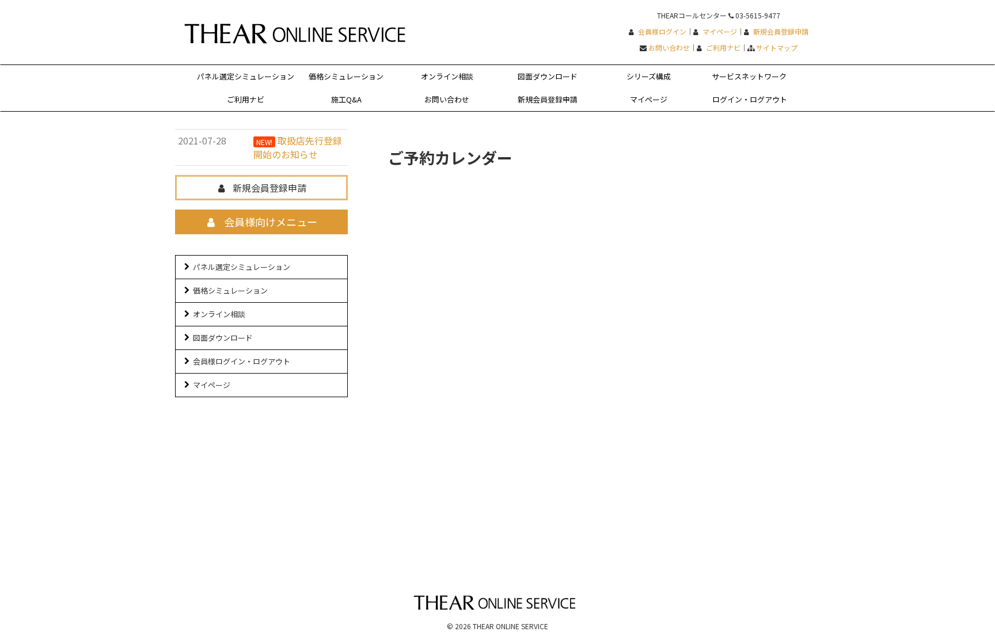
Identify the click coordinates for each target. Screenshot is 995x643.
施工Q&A (346, 99)
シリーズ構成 (648, 76)
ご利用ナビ (723, 47)
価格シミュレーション (346, 76)
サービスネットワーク (749, 76)
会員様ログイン (662, 31)
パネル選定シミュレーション (245, 76)
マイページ (719, 31)
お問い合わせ (669, 47)
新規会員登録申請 (780, 31)
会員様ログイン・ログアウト (241, 361)
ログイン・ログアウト (749, 99)
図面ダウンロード (548, 76)
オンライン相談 (447, 76)
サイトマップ (776, 47)
